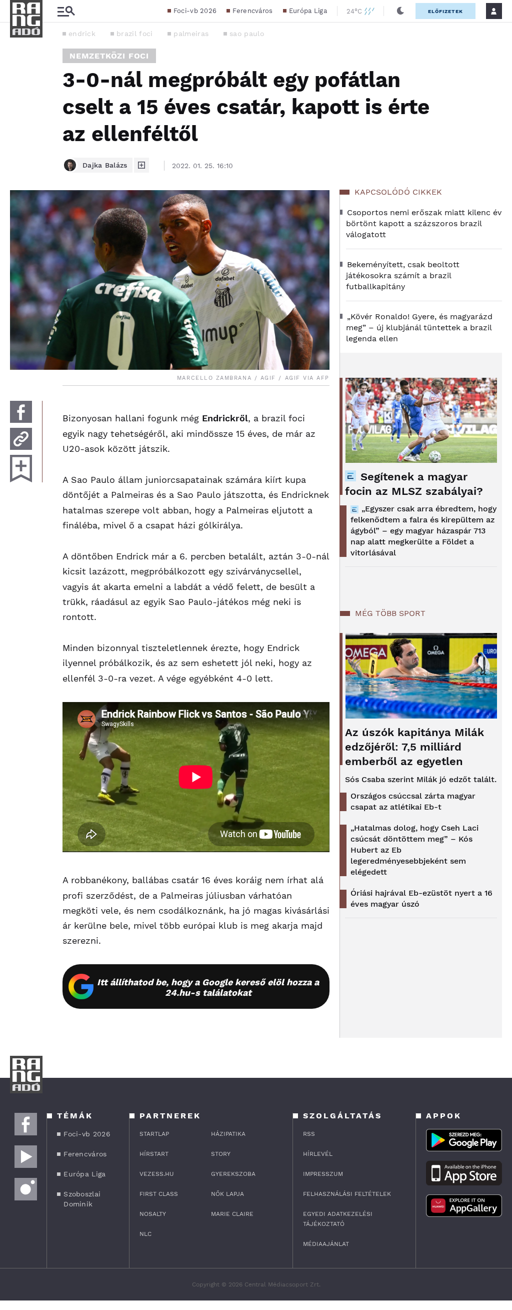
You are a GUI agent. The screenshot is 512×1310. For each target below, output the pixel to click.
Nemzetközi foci (109, 56)
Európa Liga (308, 11)
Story (220, 1153)
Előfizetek (445, 11)
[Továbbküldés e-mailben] (21, 439)
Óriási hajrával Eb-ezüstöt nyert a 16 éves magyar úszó (421, 898)
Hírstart (154, 1153)
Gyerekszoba (233, 1173)
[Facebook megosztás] (21, 412)
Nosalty (153, 1213)
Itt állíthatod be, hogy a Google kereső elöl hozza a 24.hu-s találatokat (208, 987)
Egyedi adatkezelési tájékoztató (337, 1218)
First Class (159, 1193)
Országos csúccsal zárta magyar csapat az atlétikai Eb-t (413, 801)
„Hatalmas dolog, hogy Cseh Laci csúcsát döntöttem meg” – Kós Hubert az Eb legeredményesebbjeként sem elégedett (414, 850)
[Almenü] (66, 11)
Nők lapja (227, 1193)
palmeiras (191, 34)
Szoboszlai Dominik (82, 1199)
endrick (82, 34)
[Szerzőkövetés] (141, 165)
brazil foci (134, 34)
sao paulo (247, 34)
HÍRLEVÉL (317, 1153)
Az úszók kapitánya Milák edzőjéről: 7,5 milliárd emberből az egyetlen (414, 747)
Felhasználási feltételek (347, 1193)
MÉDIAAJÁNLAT (326, 1243)
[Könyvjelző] (21, 468)
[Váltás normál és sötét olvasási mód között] (400, 11)
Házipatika (228, 1133)
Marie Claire (232, 1213)
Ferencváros (252, 11)
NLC (146, 1233)
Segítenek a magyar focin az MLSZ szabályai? (414, 483)
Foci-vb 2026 (195, 11)
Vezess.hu (157, 1173)
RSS (309, 1133)
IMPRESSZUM (323, 1173)
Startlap (154, 1133)
